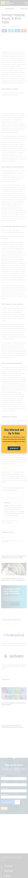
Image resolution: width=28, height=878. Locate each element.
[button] (24, 427)
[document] (14, 439)
